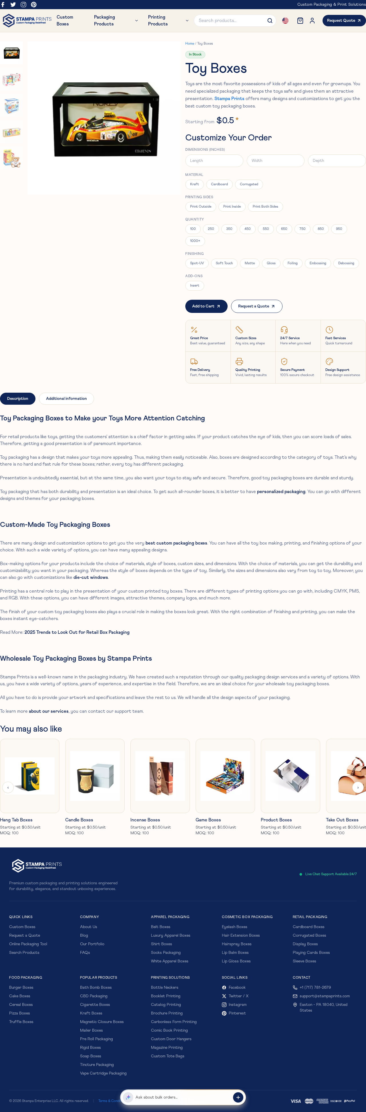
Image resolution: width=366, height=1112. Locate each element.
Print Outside (200, 206)
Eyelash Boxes (234, 927)
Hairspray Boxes (237, 944)
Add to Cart (203, 306)
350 (229, 229)
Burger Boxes (21, 988)
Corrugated (249, 184)
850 (321, 229)
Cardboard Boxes (309, 927)
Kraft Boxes (91, 1013)
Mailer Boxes (91, 1030)
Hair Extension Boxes (241, 936)
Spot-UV (197, 263)
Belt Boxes (160, 927)
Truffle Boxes (21, 1022)
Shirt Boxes (161, 944)
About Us (88, 927)
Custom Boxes (22, 927)
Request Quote (341, 21)
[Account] (312, 20)
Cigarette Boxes (95, 1005)
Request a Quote (253, 306)
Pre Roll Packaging (96, 1039)
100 (193, 229)
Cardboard (219, 184)
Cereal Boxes (21, 1005)
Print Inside (232, 206)
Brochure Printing (167, 1013)
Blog (84, 936)
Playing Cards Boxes (311, 953)
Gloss (271, 263)
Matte (250, 263)
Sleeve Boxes (304, 961)
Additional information (66, 399)
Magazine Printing (167, 1048)
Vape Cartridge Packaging (103, 1073)
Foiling (293, 263)
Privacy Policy (101, 1088)
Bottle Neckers (164, 988)
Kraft (194, 184)
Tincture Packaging (97, 1065)
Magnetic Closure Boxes (102, 1022)
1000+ (195, 241)
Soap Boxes (90, 1056)
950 (339, 229)
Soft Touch (224, 263)
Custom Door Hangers (171, 1039)
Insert (194, 285)
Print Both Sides (265, 206)
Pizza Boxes (19, 1013)
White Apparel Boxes (169, 961)
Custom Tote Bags (167, 1056)
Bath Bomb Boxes (96, 988)
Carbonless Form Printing (174, 1022)
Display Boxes (305, 944)
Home (189, 43)
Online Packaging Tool (28, 944)
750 (302, 229)
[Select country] (285, 20)
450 (247, 229)
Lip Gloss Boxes (236, 961)
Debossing (346, 263)
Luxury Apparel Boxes (170, 936)
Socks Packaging (166, 953)
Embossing (318, 263)
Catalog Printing (166, 1005)
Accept (104, 1098)
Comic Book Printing (169, 1030)
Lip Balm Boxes (235, 953)
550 (266, 229)
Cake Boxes (19, 996)
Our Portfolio (92, 944)
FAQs (85, 953)
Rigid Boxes (90, 1048)
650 (284, 229)
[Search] (269, 20)
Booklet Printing (165, 996)
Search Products (24, 953)
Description (17, 399)
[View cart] (300, 20)
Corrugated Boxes (309, 936)
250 (211, 229)
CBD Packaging (94, 996)
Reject (84, 1098)
